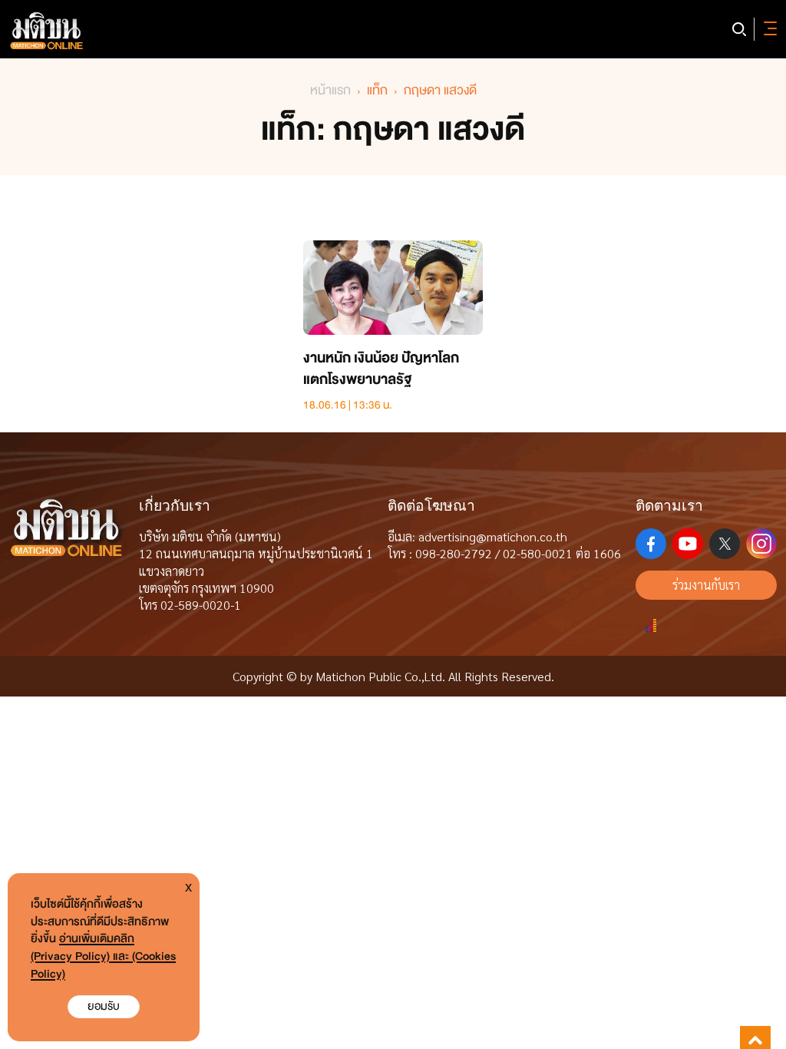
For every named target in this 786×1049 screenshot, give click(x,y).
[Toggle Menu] (767, 29)
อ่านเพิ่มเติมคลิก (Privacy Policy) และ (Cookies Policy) (103, 956)
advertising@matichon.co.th (492, 536)
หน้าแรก (330, 90)
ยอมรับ (104, 1006)
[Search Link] (739, 29)
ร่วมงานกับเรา (706, 585)
